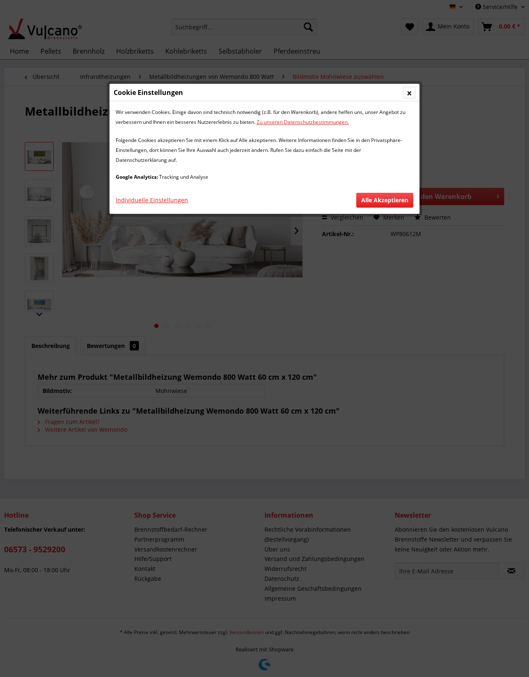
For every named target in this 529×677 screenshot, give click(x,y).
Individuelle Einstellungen (152, 200)
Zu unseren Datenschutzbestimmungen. (303, 121)
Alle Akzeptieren (384, 200)
